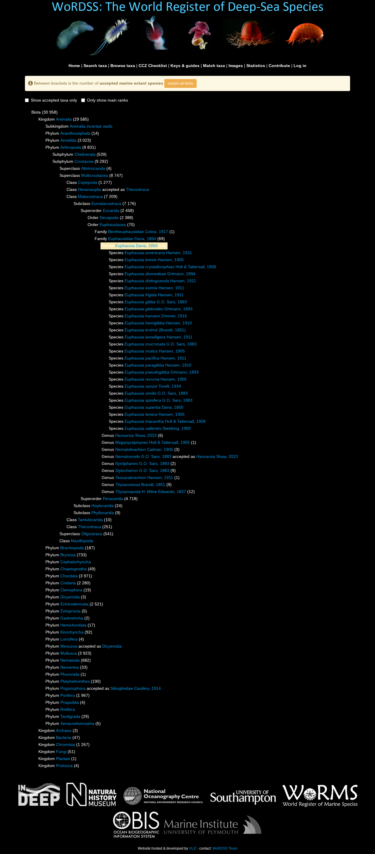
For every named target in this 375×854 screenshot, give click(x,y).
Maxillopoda (82, 540)
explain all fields (180, 83)
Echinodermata (74, 604)
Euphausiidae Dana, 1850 (132, 238)
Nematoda (70, 660)
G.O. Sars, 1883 (156, 302)
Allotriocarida (93, 168)
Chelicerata (85, 154)
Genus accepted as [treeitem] (170, 456)
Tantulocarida (90, 519)
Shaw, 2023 (136, 435)
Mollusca (68, 653)
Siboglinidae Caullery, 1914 (135, 688)
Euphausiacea (113, 224)
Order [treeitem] (110, 217)
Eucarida (111, 210)
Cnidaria (68, 583)
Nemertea (69, 667)
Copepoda (87, 182)
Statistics (255, 65)
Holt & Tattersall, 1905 (152, 442)
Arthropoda (70, 147)
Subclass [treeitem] (105, 203)
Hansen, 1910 (158, 323)
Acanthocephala (75, 133)
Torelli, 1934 (153, 386)
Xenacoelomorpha (77, 723)
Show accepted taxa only (54, 100)
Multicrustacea (94, 175)
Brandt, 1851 (140, 484)
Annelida (68, 140)
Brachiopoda (72, 547)
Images (236, 65)
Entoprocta (70, 611)
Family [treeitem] (135, 231)
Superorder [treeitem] (107, 210)
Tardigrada (70, 716)
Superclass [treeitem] (85, 168)
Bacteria (63, 737)
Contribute (279, 65)
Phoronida (69, 674)
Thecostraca (137, 189)
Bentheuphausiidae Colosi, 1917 (138, 231)
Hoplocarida (102, 505)
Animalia (64, 119)
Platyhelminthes (75, 681)
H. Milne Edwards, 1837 (150, 491)
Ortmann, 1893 (158, 309)
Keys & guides (185, 65)
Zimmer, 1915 (156, 316)
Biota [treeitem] (44, 112)
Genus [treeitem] (134, 245)
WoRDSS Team (224, 848)
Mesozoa (68, 646)
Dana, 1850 (136, 245)
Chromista (65, 744)
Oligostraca (91, 533)
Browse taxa (122, 65)
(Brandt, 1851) (155, 330)
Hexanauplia (89, 189)
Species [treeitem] (150, 252)
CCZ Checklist (153, 65)
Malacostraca (90, 196)
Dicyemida (70, 597)
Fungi (61, 751)
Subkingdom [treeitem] (78, 126)
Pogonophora (73, 688)
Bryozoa (68, 554)
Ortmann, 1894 (160, 273)
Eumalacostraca (106, 203)
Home (74, 65)
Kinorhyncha (71, 632)
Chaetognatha (73, 569)
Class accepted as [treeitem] (108, 189)
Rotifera (67, 709)
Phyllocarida (102, 512)
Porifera (67, 695)
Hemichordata (73, 625)
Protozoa (64, 765)
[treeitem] (129, 238)
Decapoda (109, 217)
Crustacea (83, 161)
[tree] (187, 439)
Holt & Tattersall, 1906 (170, 266)
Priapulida (69, 702)
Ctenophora (71, 590)
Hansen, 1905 (154, 259)
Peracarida (113, 498)
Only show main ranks (107, 100)
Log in (300, 65)
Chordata (69, 576)
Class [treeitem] (89, 182)
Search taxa (95, 65)
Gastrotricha (71, 618)
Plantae (63, 758)
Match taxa (214, 65)
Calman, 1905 (144, 449)
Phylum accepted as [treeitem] (83, 646)
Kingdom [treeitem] (63, 119)
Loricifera (69, 639)
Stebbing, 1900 (158, 428)
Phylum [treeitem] (72, 133)
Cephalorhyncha (75, 561)
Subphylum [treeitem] (79, 154)
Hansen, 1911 (158, 252)
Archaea (63, 730)
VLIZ (192, 848)
